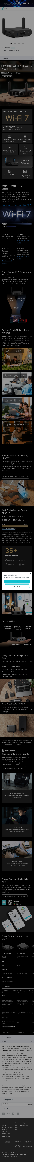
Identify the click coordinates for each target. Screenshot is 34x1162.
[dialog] (17, 581)
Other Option (17, 586)
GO (17, 582)
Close (30, 573)
